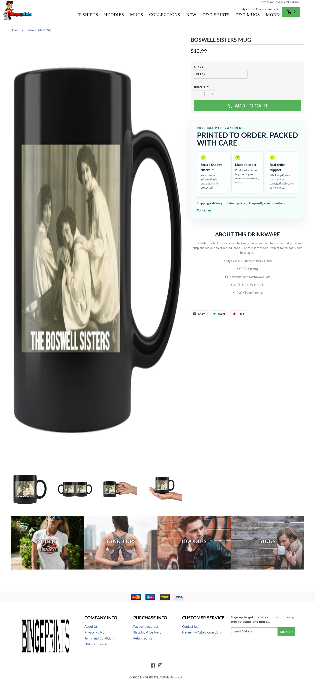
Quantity (201, 87)
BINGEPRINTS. (149, 677)
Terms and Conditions (99, 638)
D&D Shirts (216, 14)
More (272, 14)
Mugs (136, 14)
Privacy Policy (94, 632)
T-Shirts (88, 14)
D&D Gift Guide (95, 644)
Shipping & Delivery (147, 632)
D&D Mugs (248, 14)
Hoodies (114, 14)
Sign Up (286, 632)
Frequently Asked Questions (202, 632)
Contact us (204, 210)
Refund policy (236, 203)
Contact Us (190, 626)
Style (198, 66)
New (191, 14)
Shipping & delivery (209, 203)
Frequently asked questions (267, 203)
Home (14, 30)
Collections (164, 14)
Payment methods (146, 626)
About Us (91, 626)
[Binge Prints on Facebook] (153, 666)
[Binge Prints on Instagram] (160, 666)
